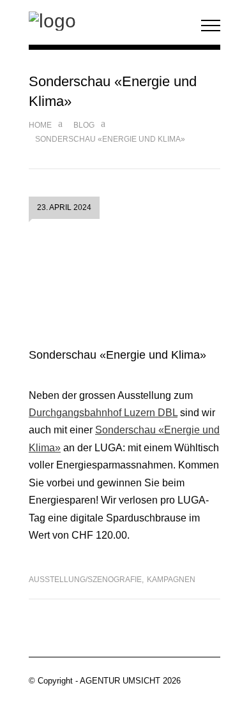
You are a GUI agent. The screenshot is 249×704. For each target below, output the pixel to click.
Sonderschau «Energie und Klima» (117, 354)
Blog (83, 125)
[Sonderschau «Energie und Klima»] (124, 286)
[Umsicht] (108, 21)
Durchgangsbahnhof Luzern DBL (103, 412)
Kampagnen (171, 579)
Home (40, 125)
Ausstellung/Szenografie (85, 579)
